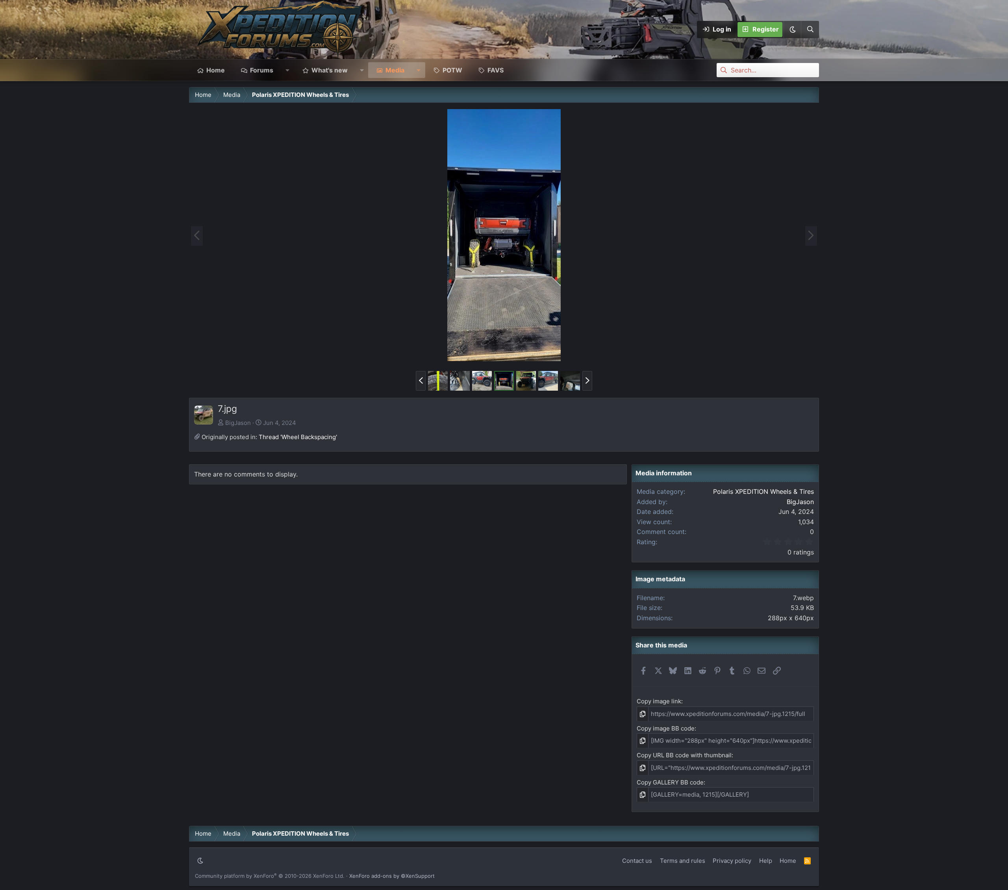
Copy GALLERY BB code (670, 782)
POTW (452, 70)
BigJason (238, 422)
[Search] (810, 29)
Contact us (637, 860)
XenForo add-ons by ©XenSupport (392, 876)
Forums (261, 70)
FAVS (495, 70)
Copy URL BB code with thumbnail (684, 755)
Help (765, 860)
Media (394, 70)
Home (215, 70)
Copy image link (659, 701)
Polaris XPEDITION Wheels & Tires (763, 491)
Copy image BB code (666, 728)
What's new (329, 70)
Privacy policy (732, 860)
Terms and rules (682, 860)
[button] (792, 29)
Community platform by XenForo (270, 876)
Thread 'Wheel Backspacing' (298, 437)
